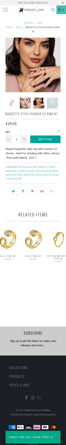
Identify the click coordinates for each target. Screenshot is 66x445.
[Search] (53, 10)
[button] (58, 132)
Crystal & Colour (25, 170)
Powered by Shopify (21, 414)
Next (40, 23)
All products (25, 166)
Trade (9, 178)
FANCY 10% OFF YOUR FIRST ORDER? (33, 437)
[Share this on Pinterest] (32, 191)
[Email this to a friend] (52, 191)
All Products (40, 166)
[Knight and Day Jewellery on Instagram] (33, 398)
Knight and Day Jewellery (37, 410)
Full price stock (43, 170)
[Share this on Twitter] (13, 191)
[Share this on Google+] (42, 191)
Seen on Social (50, 174)
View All (17, 178)
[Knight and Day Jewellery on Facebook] (26, 398)
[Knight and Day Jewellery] (33, 9)
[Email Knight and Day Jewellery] (39, 398)
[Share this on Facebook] (23, 191)
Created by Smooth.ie (44, 414)
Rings (39, 174)
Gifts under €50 (26, 174)
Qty (8, 132)
